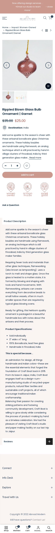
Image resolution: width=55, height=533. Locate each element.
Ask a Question (10, 205)
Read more (35, 157)
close (50, 6)
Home (5, 27)
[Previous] (7, 65)
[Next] (48, 65)
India (18, 127)
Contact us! (38, 519)
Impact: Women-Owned (24, 27)
